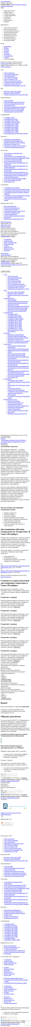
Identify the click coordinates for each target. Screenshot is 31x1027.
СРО (5, 274)
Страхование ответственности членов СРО (17, 191)
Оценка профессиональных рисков (14, 216)
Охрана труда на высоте (11, 916)
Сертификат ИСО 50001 (11, 128)
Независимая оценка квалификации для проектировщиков (18, 360)
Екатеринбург (9, 6)
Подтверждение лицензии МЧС (13, 111)
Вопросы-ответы (9, 249)
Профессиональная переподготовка (14, 142)
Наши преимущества (10, 242)
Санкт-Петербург (6, 1)
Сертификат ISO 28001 (11, 932)
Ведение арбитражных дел (12, 208)
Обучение (7, 333)
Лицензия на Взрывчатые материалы (15, 107)
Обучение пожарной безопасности (14, 147)
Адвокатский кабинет (10, 214)
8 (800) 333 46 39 (6, 226)
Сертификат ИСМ (9, 938)
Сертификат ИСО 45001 (11, 130)
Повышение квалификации (12, 139)
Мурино (6, 52)
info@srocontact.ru (6, 66)
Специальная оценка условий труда (14, 211)
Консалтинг (7, 217)
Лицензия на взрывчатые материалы (15, 873)
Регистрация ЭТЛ (9, 181)
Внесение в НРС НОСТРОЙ (12, 91)
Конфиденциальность (10, 1003)
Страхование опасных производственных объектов (16, 389)
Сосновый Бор (8, 56)
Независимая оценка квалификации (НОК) (17, 158)
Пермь (2, 6)
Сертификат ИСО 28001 (11, 127)
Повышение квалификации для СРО (15, 85)
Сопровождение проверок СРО (13, 82)
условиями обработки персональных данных (14, 778)
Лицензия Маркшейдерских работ (14, 108)
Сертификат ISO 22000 (11, 928)
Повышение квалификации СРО (13, 843)
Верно (13, 236)
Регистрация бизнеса (10, 206)
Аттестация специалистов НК (13, 161)
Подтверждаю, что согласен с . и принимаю (15, 779)
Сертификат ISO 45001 (11, 933)
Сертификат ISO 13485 (11, 936)
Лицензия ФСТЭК (9, 105)
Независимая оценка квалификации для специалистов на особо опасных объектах (16, 173)
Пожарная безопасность (11, 918)
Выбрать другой (5, 236)
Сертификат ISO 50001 (11, 935)
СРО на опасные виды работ (12, 81)
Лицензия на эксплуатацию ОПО (14, 110)
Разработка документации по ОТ (14, 219)
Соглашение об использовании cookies (15, 983)
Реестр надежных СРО (10, 79)
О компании (7, 239)
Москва (24, 4)
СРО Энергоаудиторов (10, 77)
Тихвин (6, 57)
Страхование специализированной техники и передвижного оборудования (17, 196)
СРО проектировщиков (11, 840)
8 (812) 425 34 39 (6, 225)
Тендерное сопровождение (12, 212)
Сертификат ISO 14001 (11, 927)
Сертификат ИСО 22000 (11, 124)
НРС (5, 290)
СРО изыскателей (9, 842)
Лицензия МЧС (8, 100)
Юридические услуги (10, 399)
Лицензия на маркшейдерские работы (15, 874)
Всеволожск (7, 46)
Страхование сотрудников (11, 187)
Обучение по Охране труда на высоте (15, 145)
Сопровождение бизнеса (11, 209)
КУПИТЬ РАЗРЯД (6, 680)
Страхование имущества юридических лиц (16, 189)
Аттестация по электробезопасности (14, 156)
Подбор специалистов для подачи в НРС (16, 94)
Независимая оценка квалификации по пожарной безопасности (15, 176)
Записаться (17, 607)
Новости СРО (8, 247)
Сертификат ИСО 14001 (11, 121)
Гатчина (6, 49)
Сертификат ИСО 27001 (11, 125)
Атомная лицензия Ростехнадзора (14, 104)
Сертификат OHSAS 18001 (12, 122)
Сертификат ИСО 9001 (11, 119)
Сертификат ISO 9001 (10, 925)
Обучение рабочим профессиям (13, 141)
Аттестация (7, 344)
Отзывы (6, 245)
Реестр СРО (7, 975)
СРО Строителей (9, 73)
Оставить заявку (5, 437)
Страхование (8, 379)
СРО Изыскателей (9, 76)
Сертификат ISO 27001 (11, 930)
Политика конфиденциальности (13, 978)
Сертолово (7, 54)
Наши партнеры (9, 244)
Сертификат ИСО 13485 (11, 132)
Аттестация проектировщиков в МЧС (15, 178)
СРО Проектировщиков (11, 74)
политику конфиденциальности (10, 781)
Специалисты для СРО (11, 851)
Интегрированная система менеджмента (16, 133)
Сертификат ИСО (9, 117)
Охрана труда (8, 915)
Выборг (6, 48)
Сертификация (8, 312)
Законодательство (9, 973)
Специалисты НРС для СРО (12, 84)
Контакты (7, 250)
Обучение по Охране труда (12, 144)
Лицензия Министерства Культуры (14, 102)
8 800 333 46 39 (5, 63)
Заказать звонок (5, 271)
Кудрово (6, 51)
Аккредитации (8, 241)
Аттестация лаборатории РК (12, 180)
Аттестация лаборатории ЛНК (13, 159)
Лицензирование (9, 298)
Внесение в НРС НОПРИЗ (12, 93)
